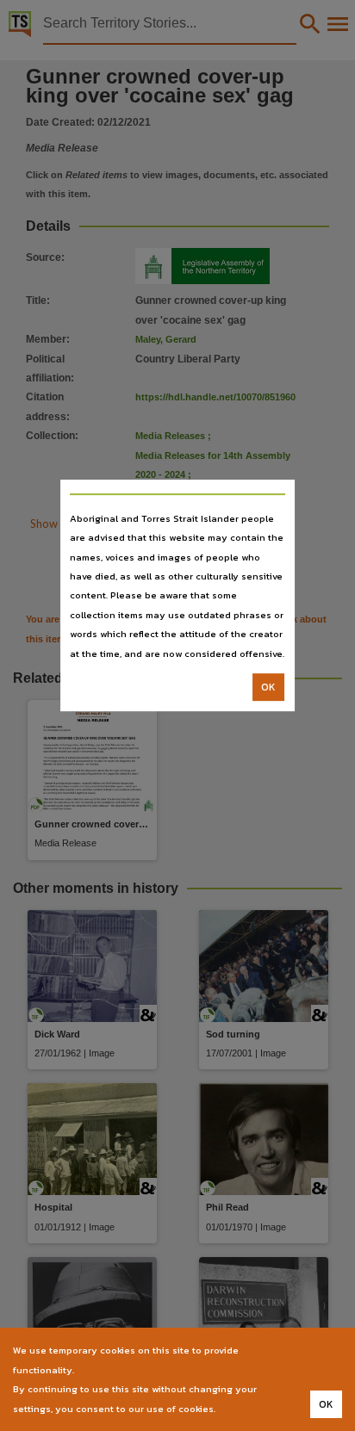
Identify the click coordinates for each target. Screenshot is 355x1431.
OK (268, 687)
